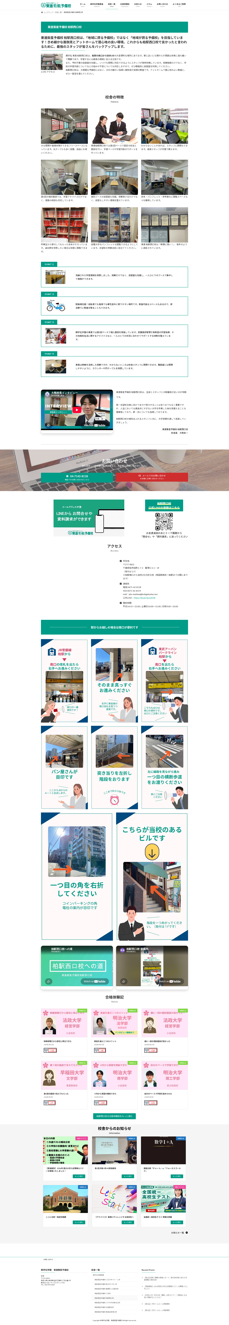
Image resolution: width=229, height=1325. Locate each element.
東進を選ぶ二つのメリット (105, 1041)
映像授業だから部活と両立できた (58, 1041)
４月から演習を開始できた (105, 1094)
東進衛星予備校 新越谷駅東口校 (105, 1312)
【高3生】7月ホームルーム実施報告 (157, 1310)
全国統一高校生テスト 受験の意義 (158, 1217)
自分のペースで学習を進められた (158, 1094)
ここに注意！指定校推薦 (56, 1217)
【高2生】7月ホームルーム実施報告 (157, 1304)
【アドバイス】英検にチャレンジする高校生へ (114, 1217)
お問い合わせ (48, 1259)
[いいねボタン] (46, 1050)
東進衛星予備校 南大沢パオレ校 (105, 1284)
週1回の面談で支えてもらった (56, 1094)
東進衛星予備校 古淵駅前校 (104, 1307)
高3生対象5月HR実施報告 (105, 1168)
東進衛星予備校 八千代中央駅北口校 (107, 1303)
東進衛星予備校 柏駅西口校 (104, 1298)
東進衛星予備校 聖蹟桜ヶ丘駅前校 (106, 1289)
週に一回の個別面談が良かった (157, 1041)
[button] (77, 478)
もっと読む (79, 1176)
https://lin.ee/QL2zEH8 (144, 597)
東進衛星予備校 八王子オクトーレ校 (107, 1280)
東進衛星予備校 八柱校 (102, 1293)
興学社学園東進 (98, 1275)
